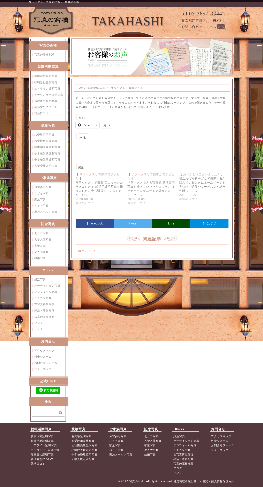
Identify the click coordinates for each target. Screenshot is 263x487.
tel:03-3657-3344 (201, 14)
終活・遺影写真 (44, 310)
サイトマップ (43, 369)
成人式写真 (41, 252)
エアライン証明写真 (47, 88)
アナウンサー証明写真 (48, 95)
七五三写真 (41, 233)
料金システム (43, 357)
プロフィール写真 (46, 292)
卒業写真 (40, 246)
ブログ (38, 323)
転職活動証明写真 (46, 82)
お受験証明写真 (44, 135)
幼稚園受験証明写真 (47, 147)
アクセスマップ (44, 350)
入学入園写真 (43, 239)
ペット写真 (41, 206)
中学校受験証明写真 (47, 159)
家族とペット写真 (46, 212)
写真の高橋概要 (44, 317)
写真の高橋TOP (44, 54)
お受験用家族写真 (46, 141)
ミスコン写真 (43, 298)
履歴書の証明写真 (46, 101)
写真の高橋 (136, 481)
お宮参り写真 (43, 187)
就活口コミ (41, 113)
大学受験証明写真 (46, 166)
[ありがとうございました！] (205, 186)
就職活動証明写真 (46, 76)
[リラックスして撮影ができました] (153, 188)
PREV (81, 251)
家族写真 (40, 199)
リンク (38, 329)
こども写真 (41, 193)
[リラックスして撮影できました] (101, 188)
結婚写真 (40, 258)
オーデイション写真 (47, 286)
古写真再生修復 (44, 304)
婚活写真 (40, 279)
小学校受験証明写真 (47, 153)
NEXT (94, 251)
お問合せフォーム (46, 363)
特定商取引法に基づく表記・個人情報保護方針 (204, 481)
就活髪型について (46, 107)
